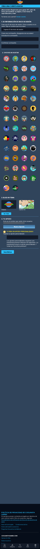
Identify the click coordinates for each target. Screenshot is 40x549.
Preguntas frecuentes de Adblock (11, 529)
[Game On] (26, 204)
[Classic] (8, 204)
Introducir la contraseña (9, 35)
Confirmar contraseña (8, 43)
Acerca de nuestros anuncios (10, 527)
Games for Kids (5, 538)
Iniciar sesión (21, 17)
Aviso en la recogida (7, 524)
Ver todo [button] (6, 213)
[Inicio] (20, 2)
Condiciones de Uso (21, 524)
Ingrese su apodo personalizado (13, 234)
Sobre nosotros (6, 541)
